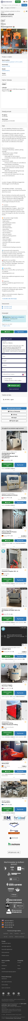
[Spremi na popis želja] (24, 11)
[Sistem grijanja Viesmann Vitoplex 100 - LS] (14, 558)
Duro (11, 933)
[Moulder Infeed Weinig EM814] (14, 789)
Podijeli (14, 417)
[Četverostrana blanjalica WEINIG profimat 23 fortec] (14, 482)
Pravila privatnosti (9, 1018)
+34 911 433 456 (8, 927)
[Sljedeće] (26, 41)
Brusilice (17, 933)
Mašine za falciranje (19, 936)
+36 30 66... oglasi (9, 399)
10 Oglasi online (6, 326)
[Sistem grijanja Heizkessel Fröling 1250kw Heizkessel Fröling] (14, 710)
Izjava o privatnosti (14, 389)
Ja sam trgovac (8, 378)
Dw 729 (11, 936)
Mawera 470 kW (6, 66)
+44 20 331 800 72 (8, 920)
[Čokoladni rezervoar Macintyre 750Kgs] (14, 673)
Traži (24, 5)
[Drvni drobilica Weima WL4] (14, 751)
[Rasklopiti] (14, 470)
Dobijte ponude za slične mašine (13, 380)
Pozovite (21, 331)
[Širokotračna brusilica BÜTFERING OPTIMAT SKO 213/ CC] (14, 597)
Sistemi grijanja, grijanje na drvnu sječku (12, 62)
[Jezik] (24, 1)
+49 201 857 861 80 (9, 925)
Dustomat (5, 933)
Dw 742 (5, 936)
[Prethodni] (2, 41)
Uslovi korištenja (17, 1018)
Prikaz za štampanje (14, 411)
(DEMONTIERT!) (6, 70)
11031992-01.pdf (7, 306)
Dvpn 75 (23, 933)
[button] (26, 1)
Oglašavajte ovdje (14, 852)
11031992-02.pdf (7, 308)
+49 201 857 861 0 (8, 923)
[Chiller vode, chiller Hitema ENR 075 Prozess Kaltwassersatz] (14, 519)
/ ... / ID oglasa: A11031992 (9, 7)
